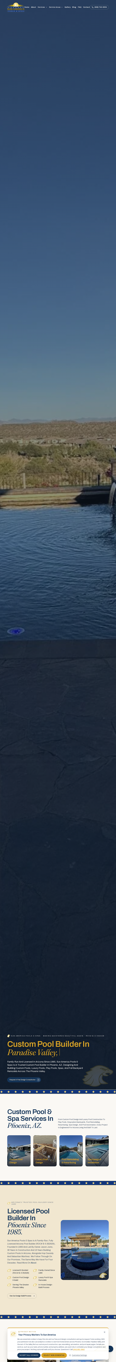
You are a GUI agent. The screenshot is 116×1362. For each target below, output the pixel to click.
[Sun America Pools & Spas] (16, 7)
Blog (74, 7)
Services (41, 7)
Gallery (67, 7)
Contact (86, 7)
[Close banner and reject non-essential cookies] (104, 1332)
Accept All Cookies (29, 1355)
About (33, 7)
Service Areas (55, 7)
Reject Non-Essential (54, 1355)
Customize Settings (79, 1355)
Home (27, 7)
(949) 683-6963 (79, 1349)
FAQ (79, 7)
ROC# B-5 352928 (95, 1036)
